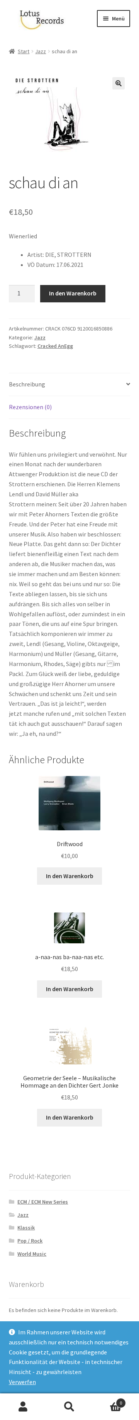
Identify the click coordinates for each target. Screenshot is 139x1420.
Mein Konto (23, 1407)
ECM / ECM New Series (42, 1201)
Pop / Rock (29, 1240)
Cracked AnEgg (55, 345)
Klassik (26, 1227)
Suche (69, 1407)
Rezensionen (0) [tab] (30, 407)
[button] (118, 83)
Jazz (40, 51)
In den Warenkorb (73, 293)
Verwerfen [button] (22, 1382)
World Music (31, 1253)
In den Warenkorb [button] (69, 876)
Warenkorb (107, 1400)
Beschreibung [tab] (27, 384)
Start (23, 51)
